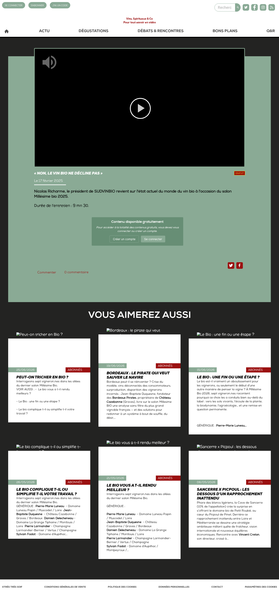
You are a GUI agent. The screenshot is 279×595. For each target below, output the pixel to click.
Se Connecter (13, 5)
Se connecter (153, 239)
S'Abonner (37, 5)
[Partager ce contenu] (239, 265)
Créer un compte (124, 239)
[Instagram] (263, 7)
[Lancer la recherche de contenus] (238, 7)
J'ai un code (60, 5)
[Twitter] (246, 7)
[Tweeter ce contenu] (231, 265)
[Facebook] (254, 7)
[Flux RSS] (271, 7)
